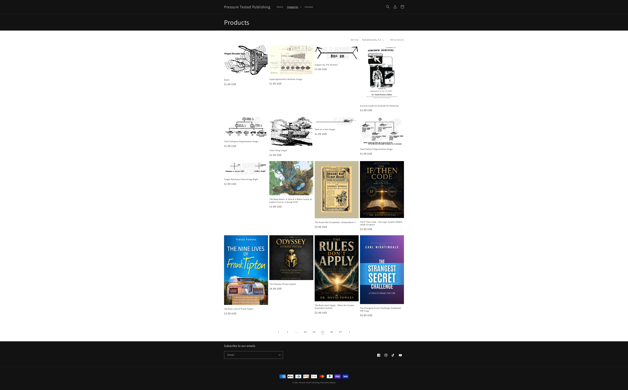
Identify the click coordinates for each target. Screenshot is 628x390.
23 (305, 331)
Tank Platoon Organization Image (376, 149)
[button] (294, 6)
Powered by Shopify (328, 383)
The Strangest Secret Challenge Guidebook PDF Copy (380, 309)
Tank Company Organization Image (241, 141)
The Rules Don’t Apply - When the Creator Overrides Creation (334, 306)
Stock (226, 80)
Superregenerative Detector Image (285, 79)
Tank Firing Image (278, 150)
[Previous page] (278, 331)
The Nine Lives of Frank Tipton (238, 309)
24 (314, 331)
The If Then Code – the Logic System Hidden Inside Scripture (381, 223)
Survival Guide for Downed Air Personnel (379, 106)
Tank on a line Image (325, 129)
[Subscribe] (279, 355)
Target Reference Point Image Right (241, 179)
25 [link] (322, 331)
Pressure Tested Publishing (309, 383)
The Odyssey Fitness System (282, 284)
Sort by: (355, 39)
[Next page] (349, 331)
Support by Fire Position (326, 65)
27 (340, 331)
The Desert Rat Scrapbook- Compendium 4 (335, 222)
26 (331, 331)
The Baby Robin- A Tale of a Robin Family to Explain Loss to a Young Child (290, 200)
